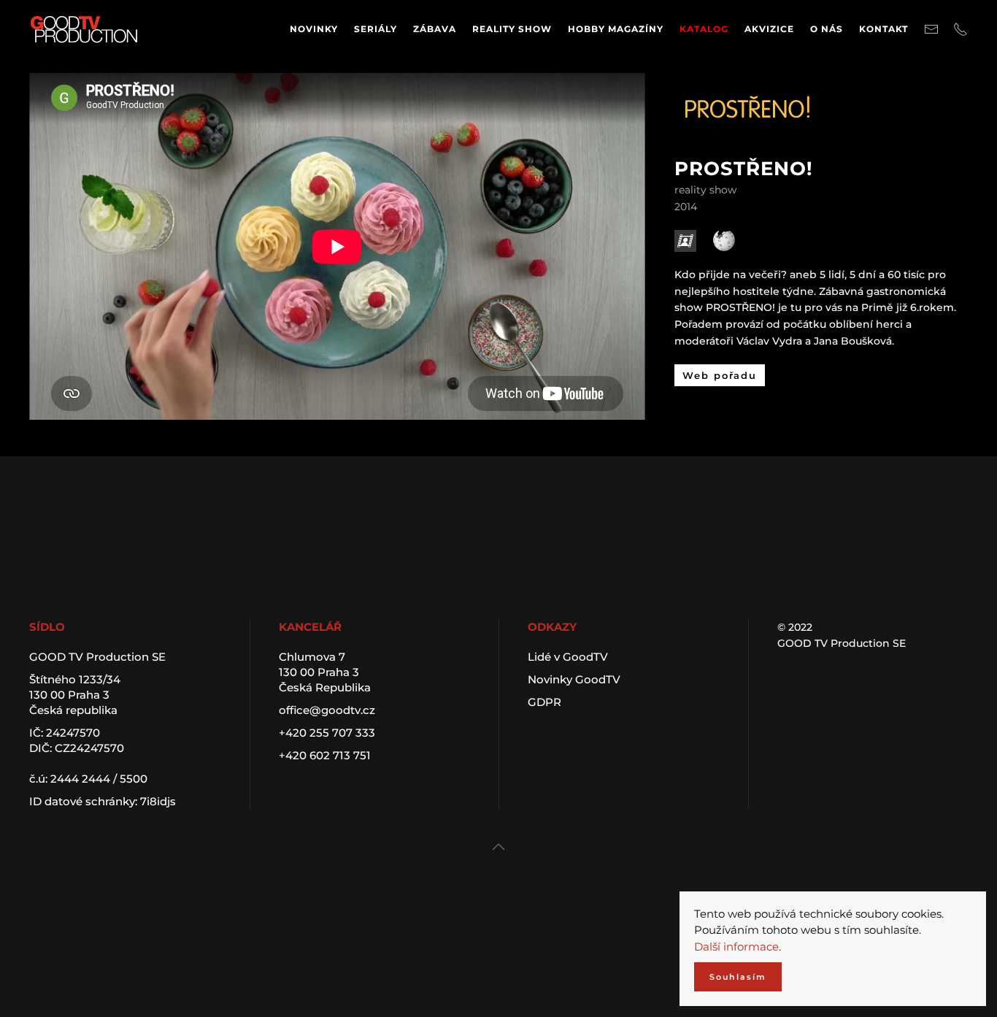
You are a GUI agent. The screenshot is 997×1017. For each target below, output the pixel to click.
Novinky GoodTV (574, 679)
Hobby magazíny (615, 28)
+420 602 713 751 (325, 755)
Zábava (434, 28)
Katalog (704, 28)
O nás (826, 28)
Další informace (736, 946)
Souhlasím (737, 977)
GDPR (544, 702)
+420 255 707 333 (327, 733)
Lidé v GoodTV (568, 657)
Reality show (512, 28)
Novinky (314, 28)
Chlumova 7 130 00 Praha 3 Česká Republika (325, 672)
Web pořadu (719, 375)
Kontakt (883, 28)
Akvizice (769, 28)
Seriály (375, 28)
